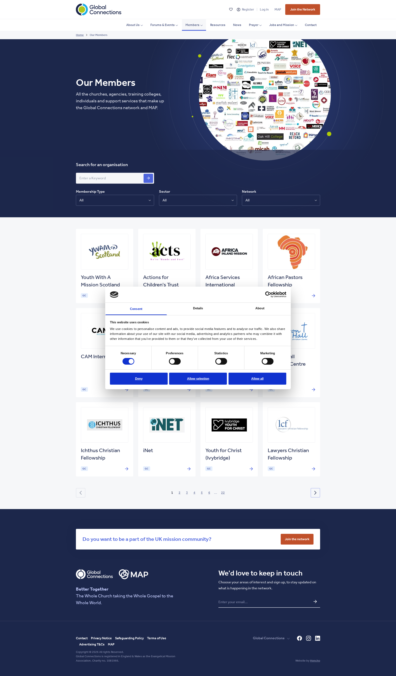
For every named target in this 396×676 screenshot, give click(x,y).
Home (80, 35)
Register (248, 9)
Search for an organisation (102, 164)
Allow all (257, 378)
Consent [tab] (136, 309)
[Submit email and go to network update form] (315, 601)
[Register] (238, 9)
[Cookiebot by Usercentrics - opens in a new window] (268, 294)
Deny (139, 378)
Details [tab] (198, 308)
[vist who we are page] (148, 178)
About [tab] (259, 308)
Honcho (315, 660)
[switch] (175, 361)
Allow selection (198, 378)
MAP (278, 9)
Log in (264, 9)
